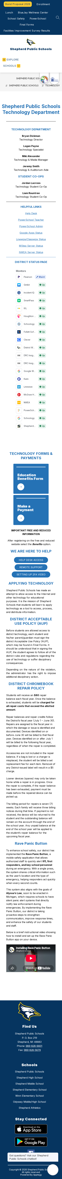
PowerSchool (38, 18)
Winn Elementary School (29, 1095)
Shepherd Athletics (29, 1107)
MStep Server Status (31, 245)
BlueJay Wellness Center (33, 12)
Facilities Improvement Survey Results (27, 30)
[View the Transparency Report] (44, 78)
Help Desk (31, 213)
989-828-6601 (34, 1045)
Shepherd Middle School (29, 1083)
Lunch (9, 12)
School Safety (16, 18)
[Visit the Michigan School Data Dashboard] (54, 78)
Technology (52, 85)
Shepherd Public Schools (31, 78)
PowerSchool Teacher (31, 219)
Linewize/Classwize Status (31, 239)
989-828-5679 (32, 1050)
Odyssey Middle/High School (29, 1101)
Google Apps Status (31, 232)
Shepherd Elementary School (29, 1089)
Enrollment (43, 4)
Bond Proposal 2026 (17, 4)
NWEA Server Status (31, 252)
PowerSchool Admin (31, 226)
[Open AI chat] (53, 1170)
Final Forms (27, 24)
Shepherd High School (29, 1077)
